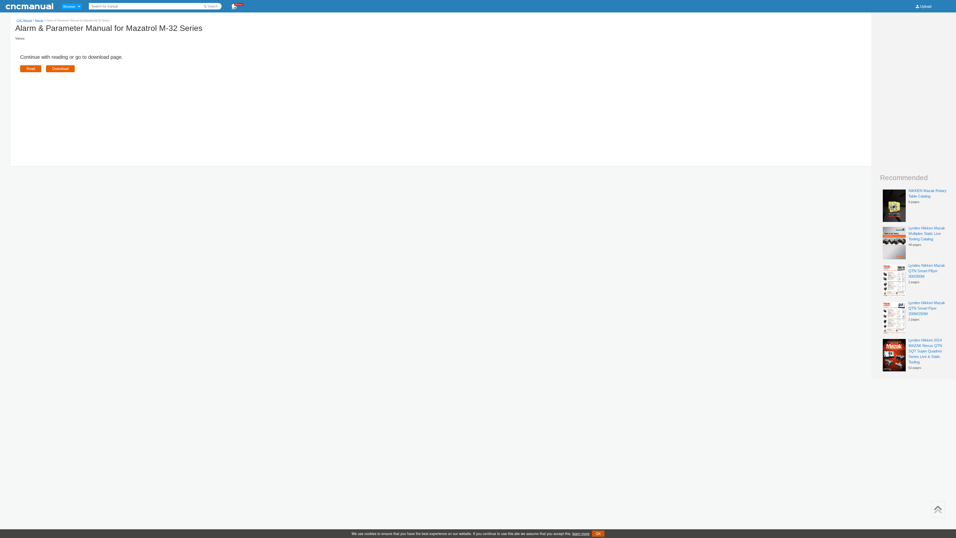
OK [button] (598, 533)
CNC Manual (24, 20)
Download (60, 69)
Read (30, 69)
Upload (925, 6)
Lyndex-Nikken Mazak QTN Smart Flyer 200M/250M (926, 308)
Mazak (39, 20)
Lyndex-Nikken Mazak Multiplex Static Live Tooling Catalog (926, 233)
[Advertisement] (62, 112)
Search (212, 6)
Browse (69, 6)
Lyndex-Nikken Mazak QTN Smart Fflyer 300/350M (926, 270)
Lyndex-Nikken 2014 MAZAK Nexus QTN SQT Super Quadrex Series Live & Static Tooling (925, 351)
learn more (581, 533)
